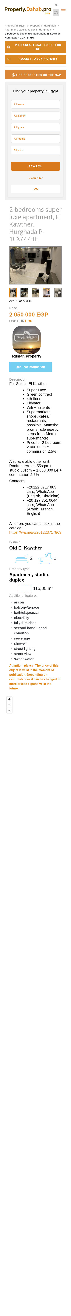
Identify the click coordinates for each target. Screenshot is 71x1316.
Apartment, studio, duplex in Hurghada (28, 29)
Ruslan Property (26, 356)
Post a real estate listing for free (38, 47)
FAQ (35, 188)
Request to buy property (38, 58)
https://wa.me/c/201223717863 (35, 532)
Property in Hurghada (43, 25)
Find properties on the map (38, 75)
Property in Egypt (15, 25)
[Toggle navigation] (63, 9)
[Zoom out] (9, 705)
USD (12, 321)
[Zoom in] (9, 699)
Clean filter (36, 177)
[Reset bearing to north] (9, 710)
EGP (28, 321)
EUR (20, 321)
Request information (30, 367)
